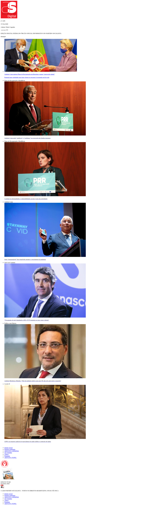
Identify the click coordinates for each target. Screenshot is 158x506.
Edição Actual (8, 448)
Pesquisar (7, 456)
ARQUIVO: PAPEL (10, 457)
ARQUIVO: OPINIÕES (11, 451)
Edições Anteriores (9, 449)
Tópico (6, 454)
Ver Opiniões (8, 452)
